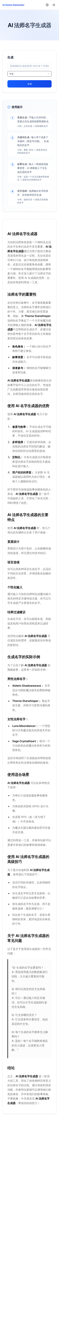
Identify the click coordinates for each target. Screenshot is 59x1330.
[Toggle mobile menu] (54, 5)
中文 (11, 73)
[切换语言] (47, 5)
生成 (29, 83)
